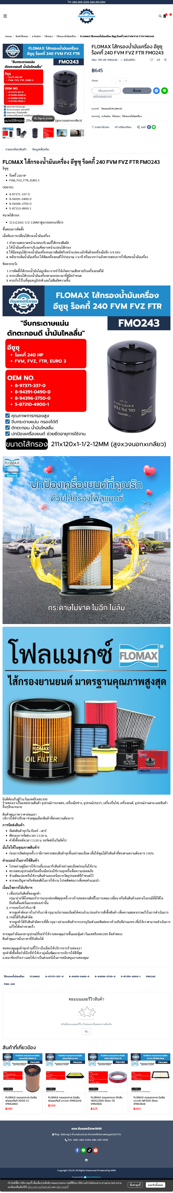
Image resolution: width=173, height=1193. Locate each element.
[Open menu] (5, 16)
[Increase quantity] (126, 80)
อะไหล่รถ (36, 36)
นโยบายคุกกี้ (62, 1186)
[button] (160, 16)
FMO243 (150, 976)
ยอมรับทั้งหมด (155, 1184)
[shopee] (95, 1150)
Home (8, 36)
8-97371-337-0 (54, 976)
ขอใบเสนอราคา (102, 96)
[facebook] (77, 1150)
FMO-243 (9, 984)
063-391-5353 (97, 2)
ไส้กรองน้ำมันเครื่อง (66, 36)
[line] (83, 1150)
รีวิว (86, 1031)
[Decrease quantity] (113, 80)
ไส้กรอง (49, 36)
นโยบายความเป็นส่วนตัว (39, 1186)
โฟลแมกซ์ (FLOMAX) (111, 108)
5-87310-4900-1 (130, 976)
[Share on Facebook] (149, 127)
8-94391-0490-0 (79, 976)
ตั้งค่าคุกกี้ (135, 1184)
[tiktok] (89, 1150)
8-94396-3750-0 (105, 976)
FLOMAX (35, 976)
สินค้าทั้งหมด (22, 36)
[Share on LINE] (154, 127)
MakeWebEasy (94, 1177)
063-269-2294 (80, 2)
